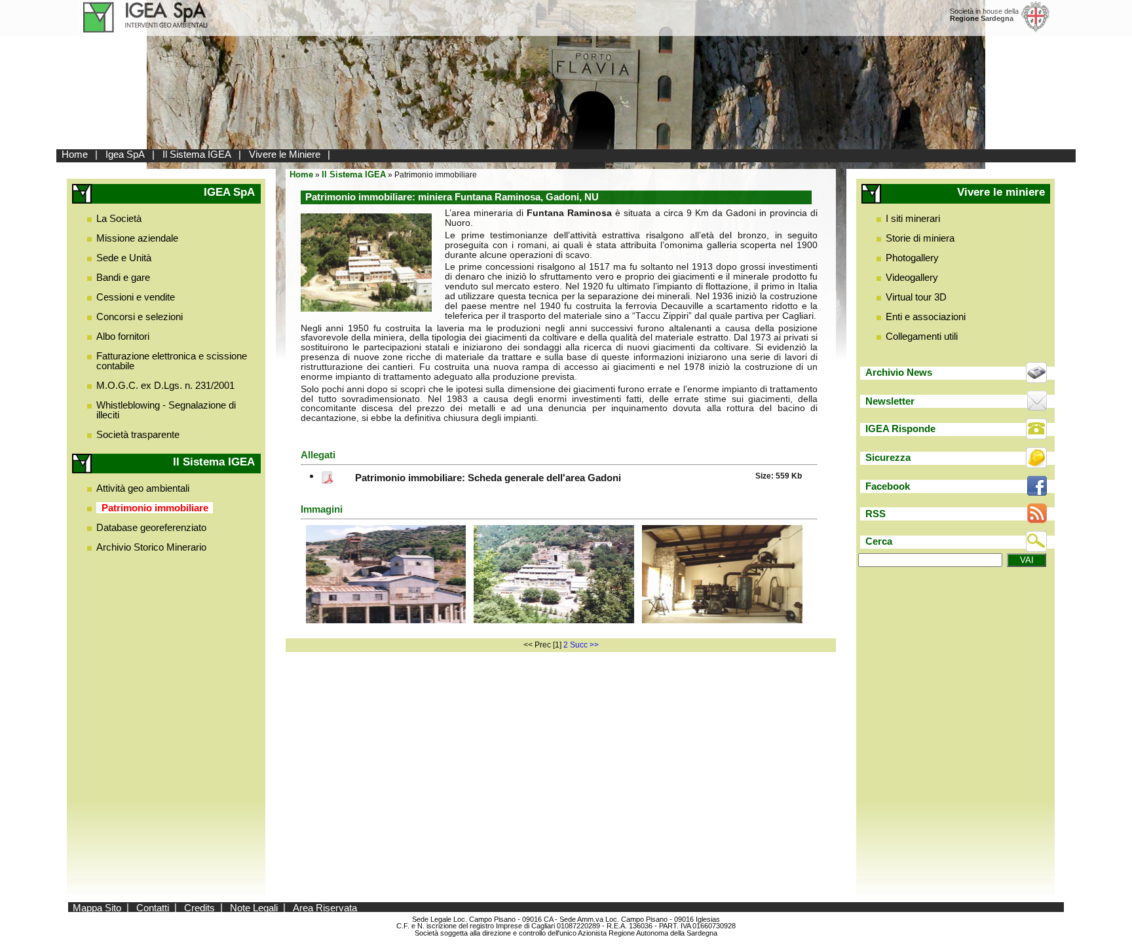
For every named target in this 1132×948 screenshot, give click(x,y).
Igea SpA (125, 154)
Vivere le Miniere (284, 154)
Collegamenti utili (922, 336)
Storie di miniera (920, 238)
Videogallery (912, 277)
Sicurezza (888, 457)
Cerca (878, 541)
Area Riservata (325, 907)
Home (75, 154)
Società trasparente (137, 434)
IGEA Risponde (900, 428)
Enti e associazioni (926, 316)
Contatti (152, 907)
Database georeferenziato (151, 527)
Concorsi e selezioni (139, 316)
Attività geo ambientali (142, 488)
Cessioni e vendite (135, 296)
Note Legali (254, 907)
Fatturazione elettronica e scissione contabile (171, 360)
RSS (875, 513)
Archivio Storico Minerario (151, 547)
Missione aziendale (137, 238)
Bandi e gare (123, 277)
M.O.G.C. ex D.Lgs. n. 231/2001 (165, 385)
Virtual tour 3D (916, 296)
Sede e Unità (123, 257)
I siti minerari (913, 218)
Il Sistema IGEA (196, 154)
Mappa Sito (97, 907)
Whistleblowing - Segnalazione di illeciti (166, 409)
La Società (119, 218)
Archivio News (898, 372)
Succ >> (584, 644)
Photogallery (912, 257)
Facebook (887, 486)
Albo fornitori (122, 336)
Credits (199, 907)
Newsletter (890, 401)
